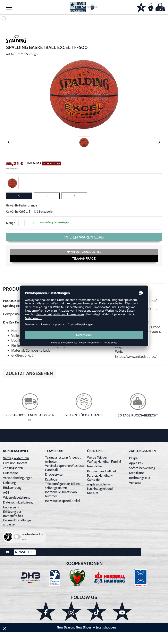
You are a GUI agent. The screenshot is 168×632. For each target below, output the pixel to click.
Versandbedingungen (17, 478)
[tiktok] (96, 611)
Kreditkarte (136, 473)
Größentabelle (43, 211)
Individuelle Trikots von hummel (61, 494)
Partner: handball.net (101, 471)
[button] (9, 7)
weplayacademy (98, 484)
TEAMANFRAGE (84, 258)
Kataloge (51, 479)
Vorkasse (135, 483)
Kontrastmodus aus (32, 536)
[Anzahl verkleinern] (21, 223)
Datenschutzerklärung (18, 502)
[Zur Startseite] (84, 7)
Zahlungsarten (13, 468)
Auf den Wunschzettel (86, 251)
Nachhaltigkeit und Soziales (100, 491)
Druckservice (53, 474)
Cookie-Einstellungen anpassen (18, 522)
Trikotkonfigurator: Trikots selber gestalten (62, 486)
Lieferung (9, 483)
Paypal (133, 458)
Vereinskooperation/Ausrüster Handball (65, 468)
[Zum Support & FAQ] (141, 7)
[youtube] (122, 611)
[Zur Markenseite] (16, 39)
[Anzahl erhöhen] (34, 223)
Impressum (11, 507)
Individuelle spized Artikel (62, 501)
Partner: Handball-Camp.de (100, 478)
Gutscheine (10, 473)
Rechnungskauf (139, 478)
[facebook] (46, 611)
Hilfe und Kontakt (15, 463)
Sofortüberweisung (142, 468)
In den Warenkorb (84, 237)
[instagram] (71, 611)
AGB (6, 492)
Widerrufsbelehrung (16, 497)
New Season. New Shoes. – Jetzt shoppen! (87, 627)
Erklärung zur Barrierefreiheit (13, 514)
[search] (84, 19)
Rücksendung (12, 488)
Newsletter (94, 466)
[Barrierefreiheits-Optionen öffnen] (8, 537)
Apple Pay (136, 463)
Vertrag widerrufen (16, 458)
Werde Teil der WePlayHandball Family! (104, 459)
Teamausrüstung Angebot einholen (63, 459)
